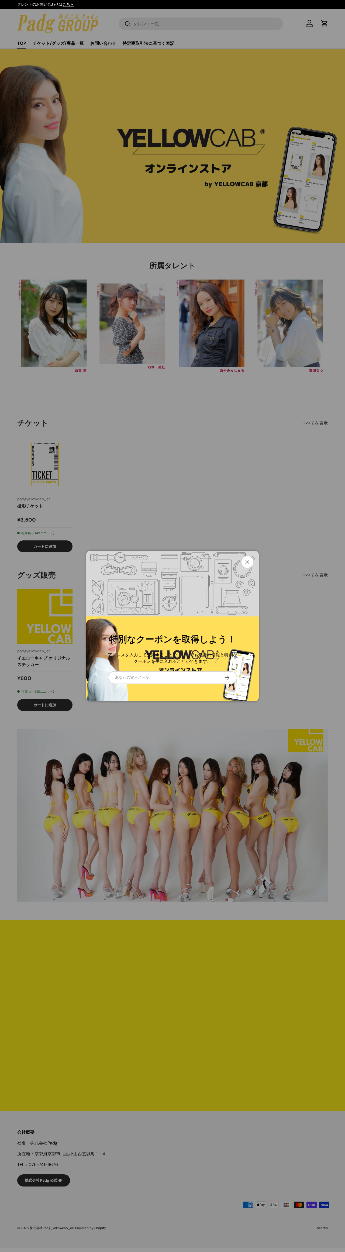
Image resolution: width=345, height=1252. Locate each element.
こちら (68, 4)
